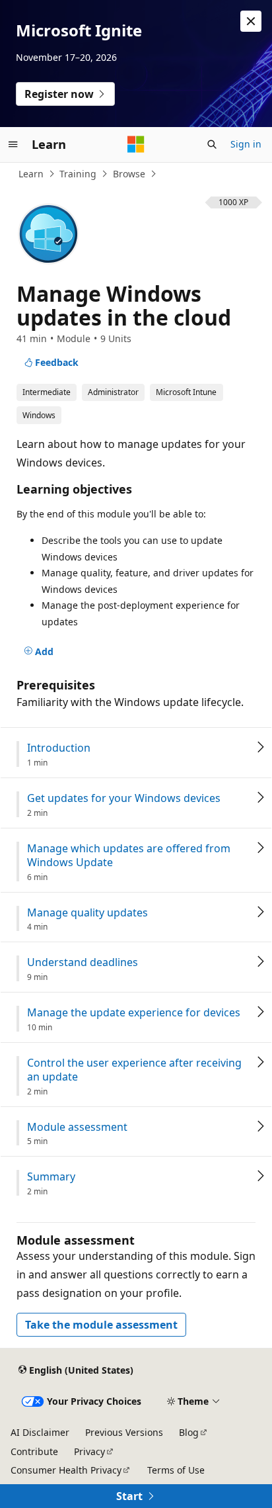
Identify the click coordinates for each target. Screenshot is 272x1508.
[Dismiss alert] (250, 21)
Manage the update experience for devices (133, 1013)
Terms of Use (176, 1470)
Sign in (245, 144)
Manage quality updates (87, 913)
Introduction (58, 748)
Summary (51, 1177)
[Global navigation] (13, 144)
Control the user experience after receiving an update (134, 1070)
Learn (31, 173)
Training (77, 173)
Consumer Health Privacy (66, 1470)
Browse (129, 173)
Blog (189, 1432)
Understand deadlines (82, 962)
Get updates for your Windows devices (124, 798)
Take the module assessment (101, 1324)
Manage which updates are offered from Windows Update (128, 855)
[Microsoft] (136, 144)
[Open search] (212, 144)
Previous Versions (124, 1432)
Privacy (89, 1451)
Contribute (34, 1451)
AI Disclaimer (40, 1432)
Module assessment (77, 1127)
